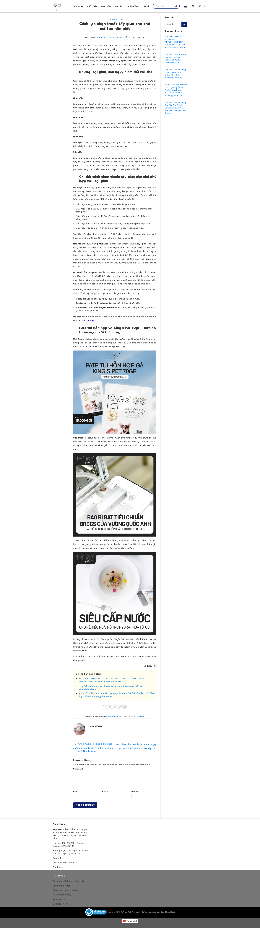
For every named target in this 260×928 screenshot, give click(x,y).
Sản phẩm (106, 6)
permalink (140, 716)
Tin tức (119, 6)
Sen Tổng (119, 37)
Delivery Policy (60, 904)
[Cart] (185, 6)
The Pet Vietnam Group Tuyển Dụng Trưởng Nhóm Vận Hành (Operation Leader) (175, 73)
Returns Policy (60, 899)
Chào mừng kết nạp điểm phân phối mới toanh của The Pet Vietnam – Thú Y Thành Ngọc (93, 747)
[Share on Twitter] (110, 707)
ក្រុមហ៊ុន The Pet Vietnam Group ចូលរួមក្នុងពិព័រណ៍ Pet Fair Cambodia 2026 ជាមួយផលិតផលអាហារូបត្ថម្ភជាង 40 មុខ (116, 695)
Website (135, 791)
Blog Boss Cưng (114, 20)
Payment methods (62, 885)
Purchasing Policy (62, 894)
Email (105, 791)
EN (205, 6)
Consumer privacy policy (65, 890)
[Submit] (184, 24)
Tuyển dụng (132, 6)
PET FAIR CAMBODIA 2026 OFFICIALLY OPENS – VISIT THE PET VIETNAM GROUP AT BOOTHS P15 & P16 (112, 680)
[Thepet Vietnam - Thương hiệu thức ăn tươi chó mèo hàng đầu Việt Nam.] (62, 6)
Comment (78, 768)
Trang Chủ (77, 6)
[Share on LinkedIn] (124, 707)
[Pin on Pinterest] (120, 707)
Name (76, 791)
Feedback (58, 867)
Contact (57, 858)
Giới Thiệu (92, 6)
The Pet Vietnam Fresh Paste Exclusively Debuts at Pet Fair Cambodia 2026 (111, 687)
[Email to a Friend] (115, 707)
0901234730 (67, 843)
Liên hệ (145, 6)
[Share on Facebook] (105, 707)
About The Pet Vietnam (65, 862)
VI (200, 6)
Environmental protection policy (69, 881)
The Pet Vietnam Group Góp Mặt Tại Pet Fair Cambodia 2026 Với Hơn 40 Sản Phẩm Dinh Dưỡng (175, 108)
